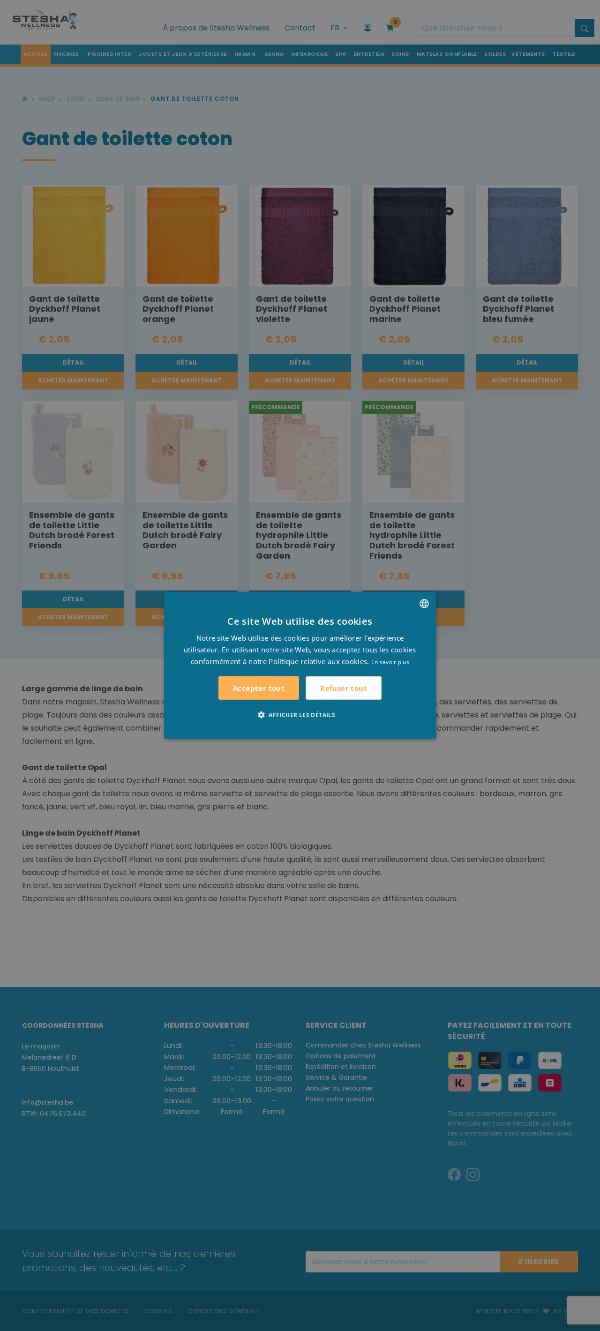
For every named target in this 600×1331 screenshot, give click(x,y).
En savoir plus (390, 662)
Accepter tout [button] (259, 688)
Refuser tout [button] (343, 688)
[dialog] (300, 665)
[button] (300, 714)
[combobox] (424, 603)
